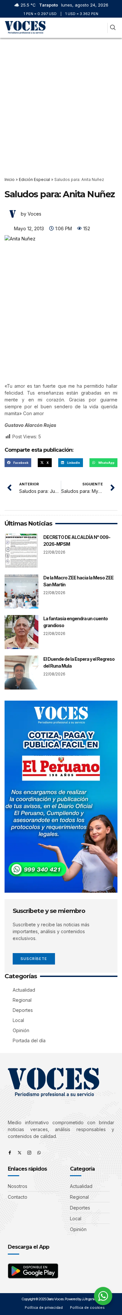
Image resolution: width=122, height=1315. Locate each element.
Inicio (10, 179)
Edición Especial (34, 179)
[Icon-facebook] (10, 1153)
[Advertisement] (61, 102)
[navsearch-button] (112, 28)
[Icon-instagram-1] (29, 1153)
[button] (101, 28)
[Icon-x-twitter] (19, 1153)
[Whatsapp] (39, 1153)
